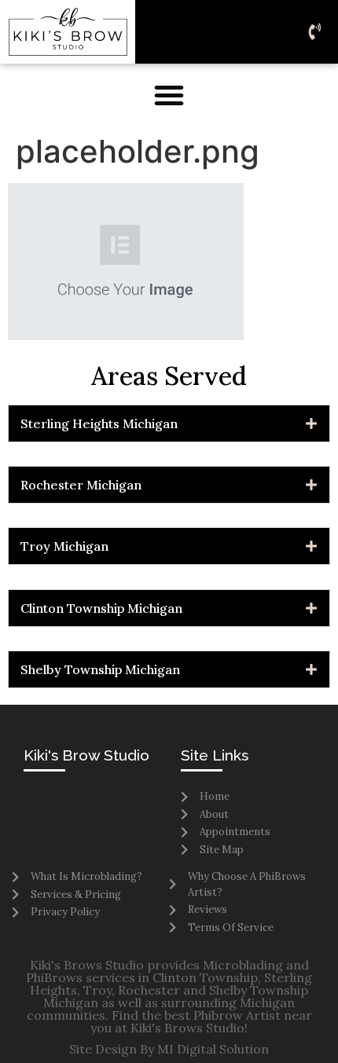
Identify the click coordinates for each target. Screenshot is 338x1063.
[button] (169, 95)
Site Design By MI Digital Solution (169, 1049)
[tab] (169, 423)
